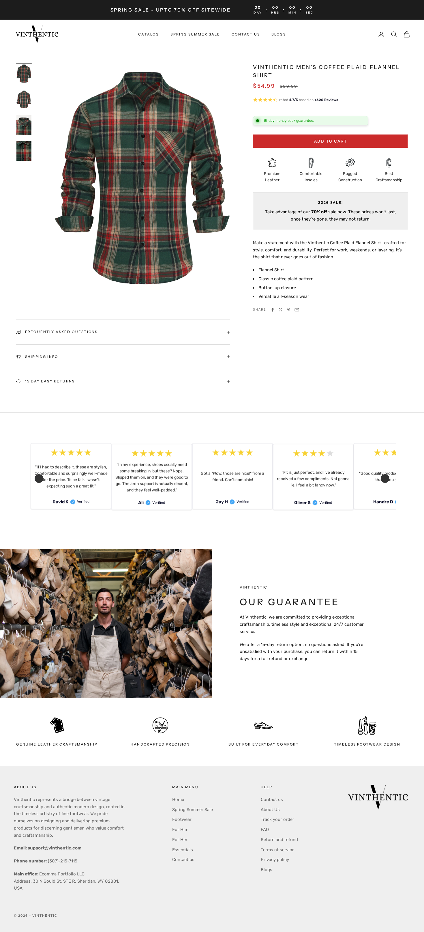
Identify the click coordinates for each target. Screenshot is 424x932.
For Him (180, 829)
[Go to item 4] (24, 150)
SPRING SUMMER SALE (195, 34)
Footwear (182, 819)
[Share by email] (296, 309)
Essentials (182, 849)
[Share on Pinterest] (288, 309)
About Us (270, 809)
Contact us (246, 34)
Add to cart (330, 141)
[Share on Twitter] (280, 309)
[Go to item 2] (24, 99)
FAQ (265, 829)
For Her (179, 839)
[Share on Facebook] (272, 309)
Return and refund (279, 839)
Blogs (278, 34)
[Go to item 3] (24, 125)
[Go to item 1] (24, 73)
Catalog (148, 34)
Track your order (277, 819)
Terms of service (277, 849)
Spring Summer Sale (192, 809)
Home (178, 799)
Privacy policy (275, 859)
